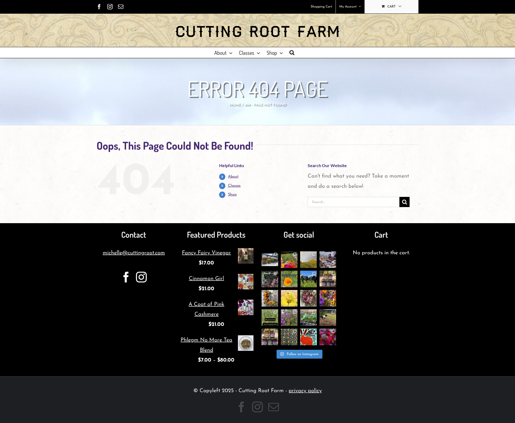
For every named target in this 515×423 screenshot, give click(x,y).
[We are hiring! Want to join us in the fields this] (308, 279)
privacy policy (305, 390)
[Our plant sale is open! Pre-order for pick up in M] (289, 337)
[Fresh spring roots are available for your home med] (327, 317)
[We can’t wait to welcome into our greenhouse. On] (327, 259)
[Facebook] (126, 277)
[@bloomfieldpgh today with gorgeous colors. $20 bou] (327, 298)
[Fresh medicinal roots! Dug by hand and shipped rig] (270, 279)
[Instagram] (141, 277)
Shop (232, 195)
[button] (292, 52)
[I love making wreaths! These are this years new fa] (308, 298)
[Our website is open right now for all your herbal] (327, 279)
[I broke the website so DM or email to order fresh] (270, 317)
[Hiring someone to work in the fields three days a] (308, 259)
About (233, 177)
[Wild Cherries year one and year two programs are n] (289, 298)
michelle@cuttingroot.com (134, 253)
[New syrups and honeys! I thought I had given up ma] (270, 337)
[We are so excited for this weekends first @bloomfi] (308, 317)
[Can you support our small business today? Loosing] (308, 337)
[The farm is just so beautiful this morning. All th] (289, 317)
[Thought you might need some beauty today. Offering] (327, 337)
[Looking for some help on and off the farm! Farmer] (289, 259)
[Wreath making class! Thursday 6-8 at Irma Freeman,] (270, 298)
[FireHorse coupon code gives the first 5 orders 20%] (289, 279)
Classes (234, 186)
